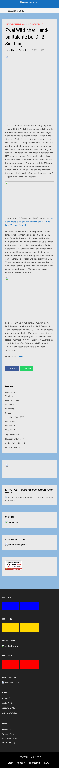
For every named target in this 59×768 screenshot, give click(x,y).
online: (5, 698)
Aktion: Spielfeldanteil (15, 443)
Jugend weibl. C (34, 24)
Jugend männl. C (14, 24)
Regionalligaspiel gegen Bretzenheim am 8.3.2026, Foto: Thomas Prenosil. (29, 221)
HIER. (21, 356)
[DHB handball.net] (10, 682)
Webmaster (10, 404)
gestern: (5, 708)
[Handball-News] (10, 646)
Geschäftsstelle (12, 400)
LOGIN (47, 762)
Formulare (9, 409)
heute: (5, 703)
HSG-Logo (10, 421)
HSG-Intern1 (10, 425)
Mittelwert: (7, 713)
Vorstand (9, 396)
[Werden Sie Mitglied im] (16, 544)
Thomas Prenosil (18, 50)
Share (13, 368)
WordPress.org (8, 742)
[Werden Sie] (11, 522)
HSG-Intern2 (11, 430)
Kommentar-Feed (9, 738)
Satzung (9, 413)
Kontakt (21, 762)
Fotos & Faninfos (12, 447)
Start (10, 762)
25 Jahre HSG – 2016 (14, 417)
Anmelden (6, 730)
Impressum (35, 762)
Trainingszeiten (12, 435)
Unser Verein (11, 392)
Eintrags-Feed (8, 734)
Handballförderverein (14, 439)
